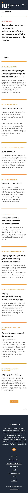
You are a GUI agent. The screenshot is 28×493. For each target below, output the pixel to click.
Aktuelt (14, 470)
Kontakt (14, 477)
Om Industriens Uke (14, 473)
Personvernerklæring (14, 488)
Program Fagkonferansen (14, 463)
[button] (14, 401)
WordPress (12, 486)
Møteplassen (14, 466)
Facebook (14, 480)
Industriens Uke (14, 460)
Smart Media (19, 486)
